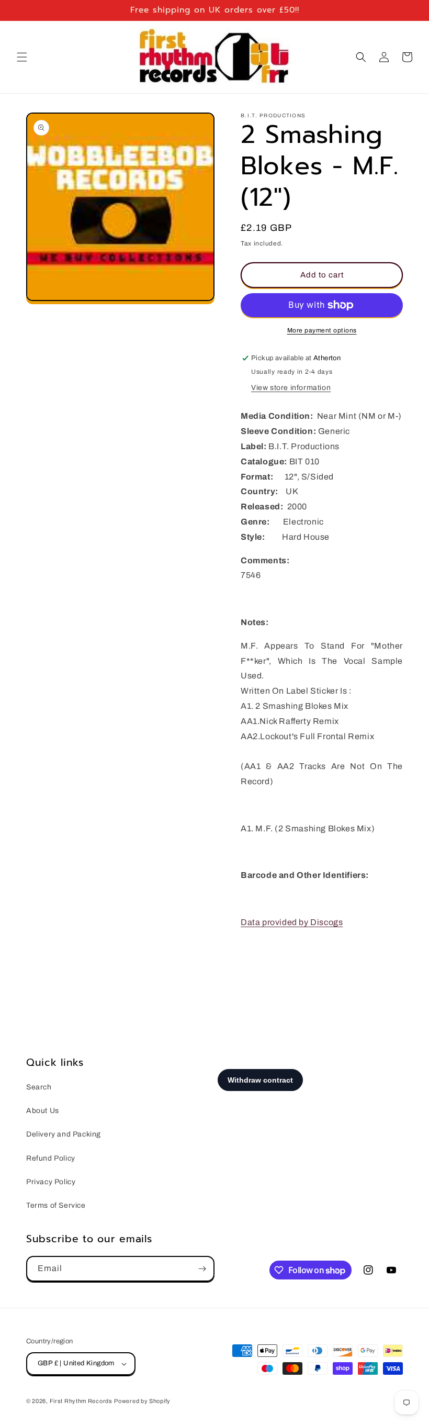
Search (39, 1087)
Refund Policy (50, 1158)
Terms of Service (56, 1205)
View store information (291, 388)
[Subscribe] (201, 1269)
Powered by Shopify (142, 1401)
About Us (42, 1111)
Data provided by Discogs (292, 922)
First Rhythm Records (81, 1401)
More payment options (322, 330)
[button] (21, 57)
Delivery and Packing (63, 1134)
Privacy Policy (50, 1182)
